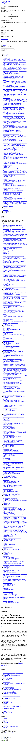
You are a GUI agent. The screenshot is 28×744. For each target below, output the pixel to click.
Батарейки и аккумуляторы (10, 149)
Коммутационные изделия (9, 378)
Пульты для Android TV (9, 175)
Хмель (5, 288)
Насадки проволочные (17, 235)
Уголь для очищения (19, 276)
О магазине (6, 54)
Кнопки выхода (7, 409)
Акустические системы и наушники (12, 181)
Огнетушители (7, 395)
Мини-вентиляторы (20, 198)
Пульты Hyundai (17, 521)
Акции (5, 208)
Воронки (5, 270)
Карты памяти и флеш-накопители (11, 159)
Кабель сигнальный (17, 131)
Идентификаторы (16, 113)
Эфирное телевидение (8, 125)
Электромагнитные (8, 405)
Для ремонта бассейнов (9, 595)
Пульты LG (21, 514)
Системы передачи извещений (10, 390)
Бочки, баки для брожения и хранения (12, 247)
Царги (5, 245)
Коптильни (10, 592)
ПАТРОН (19, 500)
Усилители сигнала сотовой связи (11, 473)
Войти (2, 3)
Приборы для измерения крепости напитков (14, 70)
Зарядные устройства (14, 152)
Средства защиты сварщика (10, 310)
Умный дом (6, 91)
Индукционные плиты (16, 265)
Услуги (5, 207)
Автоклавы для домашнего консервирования (14, 60)
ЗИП (4, 80)
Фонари (5, 177)
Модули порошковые (16, 395)
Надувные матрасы (20, 202)
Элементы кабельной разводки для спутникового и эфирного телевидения (13, 134)
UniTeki (9, 500)
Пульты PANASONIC (8, 517)
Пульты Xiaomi (7, 532)
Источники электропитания (14, 103)
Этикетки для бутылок (21, 254)
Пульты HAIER (15, 523)
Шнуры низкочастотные (9, 180)
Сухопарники (19, 240)
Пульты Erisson (13, 531)
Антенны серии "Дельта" (18, 465)
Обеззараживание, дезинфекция (11, 69)
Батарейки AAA (15, 481)
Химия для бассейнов (13, 201)
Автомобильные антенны (9, 190)
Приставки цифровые (8, 437)
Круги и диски (13, 296)
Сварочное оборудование (16, 77)
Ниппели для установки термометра (12, 236)
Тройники (5, 241)
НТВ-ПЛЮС (17, 117)
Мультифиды (6, 123)
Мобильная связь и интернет (10, 139)
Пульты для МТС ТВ (8, 511)
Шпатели (5, 292)
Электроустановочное (8, 184)
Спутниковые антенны (9, 428)
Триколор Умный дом (8, 95)
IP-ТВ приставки (7, 426)
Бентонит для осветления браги (11, 275)
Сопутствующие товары (9, 67)
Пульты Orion (20, 526)
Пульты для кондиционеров (10, 168)
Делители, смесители (8, 136)
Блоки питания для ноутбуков (16, 157)
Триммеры (11, 306)
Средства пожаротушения (15, 109)
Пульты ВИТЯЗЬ (7, 530)
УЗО (25, 186)
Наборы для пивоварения (9, 287)
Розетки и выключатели (20, 185)
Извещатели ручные (8, 365)
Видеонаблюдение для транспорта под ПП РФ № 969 (15, 89)
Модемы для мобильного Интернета (18, 143)
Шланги (9, 245)
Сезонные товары (7, 197)
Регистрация (7, 3)
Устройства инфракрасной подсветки (14, 88)
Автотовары (6, 189)
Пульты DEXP (9, 518)
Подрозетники (18, 559)
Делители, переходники (9, 145)
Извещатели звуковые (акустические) (12, 359)
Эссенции (21, 261)
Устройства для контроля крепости (18, 269)
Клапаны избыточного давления (17, 241)
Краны (10, 235)
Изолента (5, 185)
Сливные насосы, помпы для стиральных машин (15, 82)
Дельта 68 (20, 663)
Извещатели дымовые (20, 364)
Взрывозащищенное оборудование (11, 99)
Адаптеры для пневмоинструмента (12, 303)
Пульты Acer (13, 525)
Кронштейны (11, 341)
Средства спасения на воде (10, 599)
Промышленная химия (9, 78)
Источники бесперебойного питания (16, 577)
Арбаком (5, 545)
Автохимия (14, 192)
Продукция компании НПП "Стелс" (13, 107)
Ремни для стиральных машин (14, 83)
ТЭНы (5, 81)
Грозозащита (11, 138)
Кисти (11, 293)
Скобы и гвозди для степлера (17, 298)
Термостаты (18, 83)
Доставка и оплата (7, 211)
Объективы (6, 339)
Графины (9, 256)
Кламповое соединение (18, 231)
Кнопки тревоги (7, 579)
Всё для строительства (8, 74)
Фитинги (10, 244)
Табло (21, 381)
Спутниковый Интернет (9, 148)
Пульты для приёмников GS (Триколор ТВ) (14, 509)
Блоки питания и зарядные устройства (12, 153)
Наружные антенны (8, 444)
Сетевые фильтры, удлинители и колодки (13, 186)
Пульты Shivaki (7, 523)
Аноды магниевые (11, 81)
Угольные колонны (8, 232)
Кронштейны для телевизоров (10, 163)
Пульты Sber (14, 527)
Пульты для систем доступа (10, 507)
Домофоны (6, 113)
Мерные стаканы (11, 266)
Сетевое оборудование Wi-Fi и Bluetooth (13, 140)
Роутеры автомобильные (9, 580)
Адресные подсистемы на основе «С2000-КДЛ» (15, 369)
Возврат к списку (5, 665)
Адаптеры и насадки (8, 297)
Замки (10, 113)
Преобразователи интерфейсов (11, 372)
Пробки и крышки (16, 256)
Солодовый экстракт (21, 287)
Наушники (10, 183)
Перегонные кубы (20, 245)
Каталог (5, 55)
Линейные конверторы (20, 431)
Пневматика (11, 76)
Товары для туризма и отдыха (10, 199)
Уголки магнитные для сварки (16, 311)
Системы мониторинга (21, 580)
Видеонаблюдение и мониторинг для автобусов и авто (12, 194)
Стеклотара (15, 63)
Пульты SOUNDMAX (11, 526)
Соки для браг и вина (8, 284)
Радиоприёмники (7, 176)
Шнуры (5, 179)
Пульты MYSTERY (20, 520)
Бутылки (5, 254)
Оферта (5, 727)
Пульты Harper (13, 529)
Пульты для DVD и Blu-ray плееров (16, 174)
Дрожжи (10, 63)
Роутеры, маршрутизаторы (17, 147)
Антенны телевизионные (20, 127)
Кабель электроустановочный (10, 450)
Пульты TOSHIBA (17, 518)
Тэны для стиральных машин (10, 316)
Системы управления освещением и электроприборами (14, 93)
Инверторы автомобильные (10, 572)
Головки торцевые (7, 301)
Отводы (23, 236)
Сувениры (6, 195)
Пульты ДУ (6, 167)
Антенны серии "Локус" (9, 467)
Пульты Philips (13, 516)
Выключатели (6, 558)
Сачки (18, 597)
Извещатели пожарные (9, 362)
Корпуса (5, 341)
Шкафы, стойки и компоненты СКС (12, 188)
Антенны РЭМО (7, 465)
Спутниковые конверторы (14, 121)
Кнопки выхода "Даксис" (9, 410)
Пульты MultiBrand (22, 532)
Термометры (6, 269)
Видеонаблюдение (7, 85)
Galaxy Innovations (7, 424)
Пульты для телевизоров (9, 171)
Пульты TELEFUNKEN (12, 522)
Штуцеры (13, 245)
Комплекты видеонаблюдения (10, 86)
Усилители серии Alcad (13, 441)
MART (5, 500)
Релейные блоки (18, 373)
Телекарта (10, 117)
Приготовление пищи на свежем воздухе (15, 201)
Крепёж (5, 162)
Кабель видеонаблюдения (9, 130)
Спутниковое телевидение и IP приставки (13, 116)
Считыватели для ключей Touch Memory (13, 413)
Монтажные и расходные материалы (12, 104)
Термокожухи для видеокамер (16, 339)
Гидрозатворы (6, 265)
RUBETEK (10, 348)
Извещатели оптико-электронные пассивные (14, 361)
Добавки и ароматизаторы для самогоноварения (15, 260)
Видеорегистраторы (8, 87)
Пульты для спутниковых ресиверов (16, 170)
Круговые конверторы (8, 431)
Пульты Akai (20, 529)
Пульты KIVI (6, 525)
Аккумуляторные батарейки (10, 482)
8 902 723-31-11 (9, 732)
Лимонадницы (11, 254)
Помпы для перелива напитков (14, 267)
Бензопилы (6, 306)
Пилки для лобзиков (22, 296)
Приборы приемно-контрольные (18, 105)
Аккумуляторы (7, 150)
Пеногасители (22, 275)
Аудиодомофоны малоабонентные (11, 400)
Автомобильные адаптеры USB (11, 570)
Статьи (5, 723)
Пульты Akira (20, 525)
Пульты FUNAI (7, 527)
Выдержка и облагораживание (10, 261)
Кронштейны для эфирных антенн (11, 502)
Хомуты (25, 244)
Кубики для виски (12, 270)
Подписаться (4, 611)
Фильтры (5, 278)
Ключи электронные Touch (10, 408)
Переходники (6, 166)
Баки (12, 248)
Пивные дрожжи (16, 251)
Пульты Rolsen (20, 516)
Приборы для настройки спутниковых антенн (14, 122)
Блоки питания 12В (19, 156)
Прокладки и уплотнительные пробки (12, 239)
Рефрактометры (20, 281)
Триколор (5, 117)
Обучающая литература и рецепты (11, 65)
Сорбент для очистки (8, 276)
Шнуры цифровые (20, 180)
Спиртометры (12, 281)
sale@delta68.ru (4, 2)
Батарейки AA (6, 481)
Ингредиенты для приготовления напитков (13, 68)
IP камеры (15, 329)
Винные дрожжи (7, 251)
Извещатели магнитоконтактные (11, 360)
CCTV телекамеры (8, 329)
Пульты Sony (6, 514)
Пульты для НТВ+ (18, 511)
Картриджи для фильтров (9, 240)
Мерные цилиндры (20, 266)
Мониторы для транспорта (18, 579)
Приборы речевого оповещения (13, 372)
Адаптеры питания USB (9, 154)
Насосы (8, 271)
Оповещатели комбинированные (11, 381)
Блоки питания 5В (7, 490)
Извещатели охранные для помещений (15, 100)
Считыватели (10, 114)
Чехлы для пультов (8, 536)
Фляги (15, 248)
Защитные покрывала (20, 595)
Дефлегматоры (18, 234)
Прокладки (19, 81)
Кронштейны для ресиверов (14, 162)
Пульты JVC (6, 516)
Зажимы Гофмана (7, 231)
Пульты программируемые (15, 172)
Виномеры (6, 283)
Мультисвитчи (18, 138)
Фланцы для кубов (17, 244)
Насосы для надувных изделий (11, 602)
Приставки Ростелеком (14, 119)
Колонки (5, 183)
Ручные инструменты (13, 292)
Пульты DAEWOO (8, 521)
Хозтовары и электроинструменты (11, 73)
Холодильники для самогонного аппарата (12, 233)
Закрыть (3, 7)
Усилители (11, 127)
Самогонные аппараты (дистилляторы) (13, 59)
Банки (4, 256)
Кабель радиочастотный (9, 447)
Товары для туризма (12, 204)
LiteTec (20, 329)
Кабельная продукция (8, 129)
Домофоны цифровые (16, 402)
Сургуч (22, 256)
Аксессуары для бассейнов (10, 203)
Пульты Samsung (14, 514)
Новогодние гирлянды (9, 198)
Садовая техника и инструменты (11, 305)
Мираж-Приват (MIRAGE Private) (11, 388)
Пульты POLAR (18, 517)
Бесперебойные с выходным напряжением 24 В (15, 375)
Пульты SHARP (12, 520)
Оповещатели (6, 105)
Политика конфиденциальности (11, 726)
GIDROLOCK (6, 344)
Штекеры (5, 138)
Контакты (5, 212)
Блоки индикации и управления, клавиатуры (14, 370)
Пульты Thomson (22, 522)
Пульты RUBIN (16, 530)
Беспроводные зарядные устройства (13, 155)
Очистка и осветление (21, 68)
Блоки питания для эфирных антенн (12, 126)
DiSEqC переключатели (20, 136)
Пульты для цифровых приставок (11, 534)
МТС (21, 117)
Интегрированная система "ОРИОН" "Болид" (14, 368)
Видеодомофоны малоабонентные (11, 401)
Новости (5, 210)
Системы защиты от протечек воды (12, 92)
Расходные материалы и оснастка (11, 294)
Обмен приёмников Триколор (10, 417)
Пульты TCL (14, 532)
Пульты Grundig (23, 523)
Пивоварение (9, 72)
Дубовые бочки (7, 248)
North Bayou (14, 500)
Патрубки (16, 238)
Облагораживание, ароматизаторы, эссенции (14, 64)
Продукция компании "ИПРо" (10, 107)
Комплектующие (7, 62)
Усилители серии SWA (9, 440)
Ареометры (6, 281)
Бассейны (5, 201)
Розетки (13, 559)
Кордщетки (6, 296)
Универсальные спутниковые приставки (13, 118)
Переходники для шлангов (10, 597)
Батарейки (13, 150)
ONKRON (24, 500)
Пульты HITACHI (21, 531)
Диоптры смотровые (8, 238)
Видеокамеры (21, 86)
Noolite (5, 348)
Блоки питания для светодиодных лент (15, 158)
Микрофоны (17, 87)
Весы (4, 267)
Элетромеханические (18, 405)
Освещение (11, 185)
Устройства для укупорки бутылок (11, 257)
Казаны (5, 592)
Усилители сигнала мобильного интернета (13, 144)
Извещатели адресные (8, 364)
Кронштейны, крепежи (9, 161)
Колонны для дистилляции (10, 243)
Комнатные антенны (18, 444)
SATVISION (6, 330)
